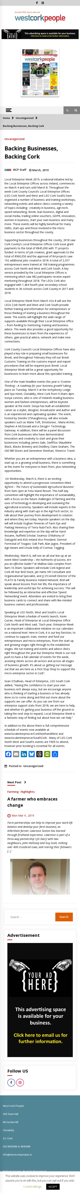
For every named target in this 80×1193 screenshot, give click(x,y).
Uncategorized (14, 138)
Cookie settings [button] (32, 1186)
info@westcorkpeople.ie (17, 1154)
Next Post (14, 782)
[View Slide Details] (40, 34)
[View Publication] (40, 72)
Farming (13, 791)
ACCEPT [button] (53, 1186)
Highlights (28, 791)
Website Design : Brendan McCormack (25, 1171)
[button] (67, 110)
